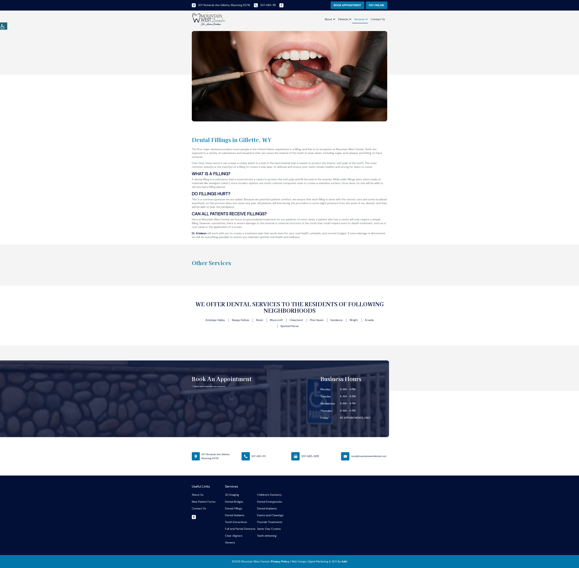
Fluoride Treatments (269, 522)
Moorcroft (276, 320)
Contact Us (378, 19)
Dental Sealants (234, 515)
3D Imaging (232, 494)
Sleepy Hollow (240, 320)
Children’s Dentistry (269, 494)
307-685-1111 (258, 456)
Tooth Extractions (236, 522)
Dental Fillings (233, 508)
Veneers (230, 542)
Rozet (259, 320)
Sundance (336, 320)
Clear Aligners (233, 535)
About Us (197, 494)
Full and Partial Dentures (240, 528)
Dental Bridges (234, 501)
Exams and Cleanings (270, 515)
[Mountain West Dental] (209, 19)
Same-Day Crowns (269, 528)
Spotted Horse (289, 326)
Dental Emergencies (269, 501)
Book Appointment (347, 5)
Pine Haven (316, 320)
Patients (343, 19)
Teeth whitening (267, 535)
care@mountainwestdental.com (368, 456)
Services (359, 19)
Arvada (369, 320)
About (328, 19)
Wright (354, 320)
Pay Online (376, 5)
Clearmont (296, 320)
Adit (344, 561)
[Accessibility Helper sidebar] (3, 25)
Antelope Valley (215, 320)
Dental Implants (267, 508)
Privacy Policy (280, 561)
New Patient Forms (203, 501)
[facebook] (281, 5)
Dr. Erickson (199, 233)
